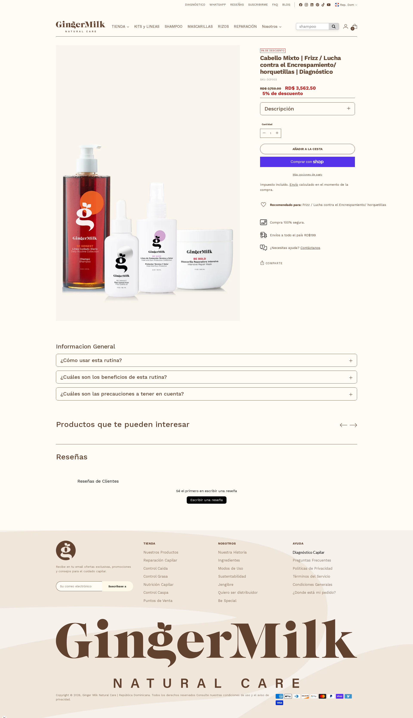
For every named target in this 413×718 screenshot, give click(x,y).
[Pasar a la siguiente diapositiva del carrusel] (353, 425)
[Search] (334, 26)
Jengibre (225, 584)
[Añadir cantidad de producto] (277, 133)
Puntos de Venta (158, 600)
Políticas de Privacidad (313, 568)
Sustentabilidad (232, 576)
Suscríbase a (117, 586)
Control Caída (155, 568)
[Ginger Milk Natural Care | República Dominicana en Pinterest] (317, 5)
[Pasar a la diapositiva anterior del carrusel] (343, 425)
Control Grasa (155, 576)
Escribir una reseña (206, 500)
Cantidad (267, 124)
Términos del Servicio (311, 576)
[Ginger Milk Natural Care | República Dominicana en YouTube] (329, 5)
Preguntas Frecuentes (312, 560)
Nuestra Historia (232, 552)
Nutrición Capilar (158, 584)
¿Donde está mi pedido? (314, 592)
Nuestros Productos (160, 552)
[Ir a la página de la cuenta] (345, 26)
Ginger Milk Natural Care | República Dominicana (116, 695)
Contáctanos (310, 248)
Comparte (274, 263)
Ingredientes (229, 560)
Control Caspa (155, 592)
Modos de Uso (230, 568)
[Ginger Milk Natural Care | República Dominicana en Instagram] (306, 5)
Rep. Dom (347, 4)
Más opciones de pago (307, 174)
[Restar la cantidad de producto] (264, 133)
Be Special (227, 600)
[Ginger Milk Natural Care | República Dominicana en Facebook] (301, 5)
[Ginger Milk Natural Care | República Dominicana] (80, 26)
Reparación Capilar (160, 560)
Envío (294, 185)
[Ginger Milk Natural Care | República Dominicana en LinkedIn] (312, 5)
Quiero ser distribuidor (238, 592)
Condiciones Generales (312, 584)
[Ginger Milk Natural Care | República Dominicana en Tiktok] (323, 5)
